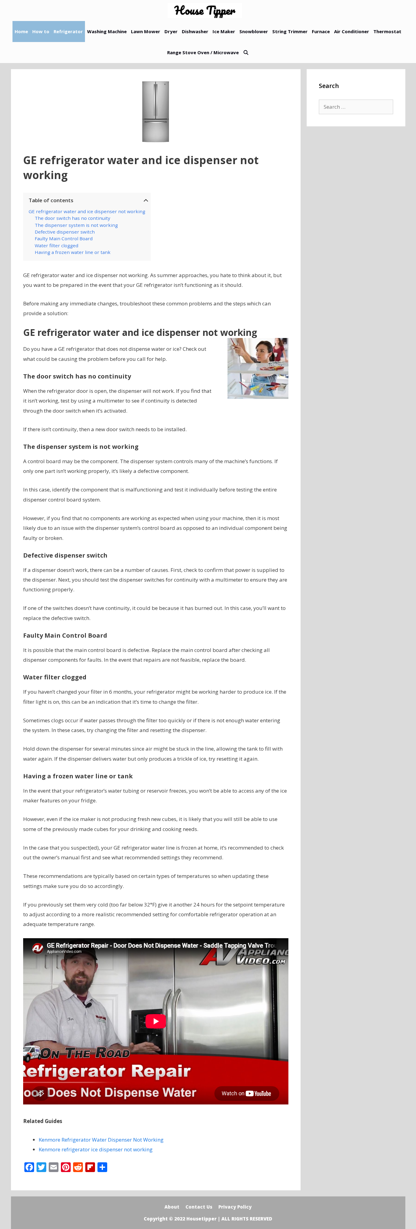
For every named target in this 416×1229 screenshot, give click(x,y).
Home (21, 31)
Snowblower (253, 31)
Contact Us (198, 1207)
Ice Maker (224, 31)
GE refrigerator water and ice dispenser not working (87, 211)
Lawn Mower (145, 31)
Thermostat (387, 31)
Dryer (171, 31)
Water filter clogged (56, 245)
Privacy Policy (235, 1207)
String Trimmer (290, 31)
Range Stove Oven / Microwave (203, 52)
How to (40, 31)
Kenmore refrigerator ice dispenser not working (96, 1149)
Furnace (321, 31)
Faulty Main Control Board (64, 238)
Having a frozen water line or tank (73, 252)
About (171, 1207)
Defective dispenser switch (65, 231)
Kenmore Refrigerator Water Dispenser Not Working (101, 1139)
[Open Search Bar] (246, 52)
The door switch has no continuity (72, 218)
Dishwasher (195, 31)
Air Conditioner (351, 31)
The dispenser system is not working (76, 225)
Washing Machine (107, 31)
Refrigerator (68, 31)
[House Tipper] (206, 10)
